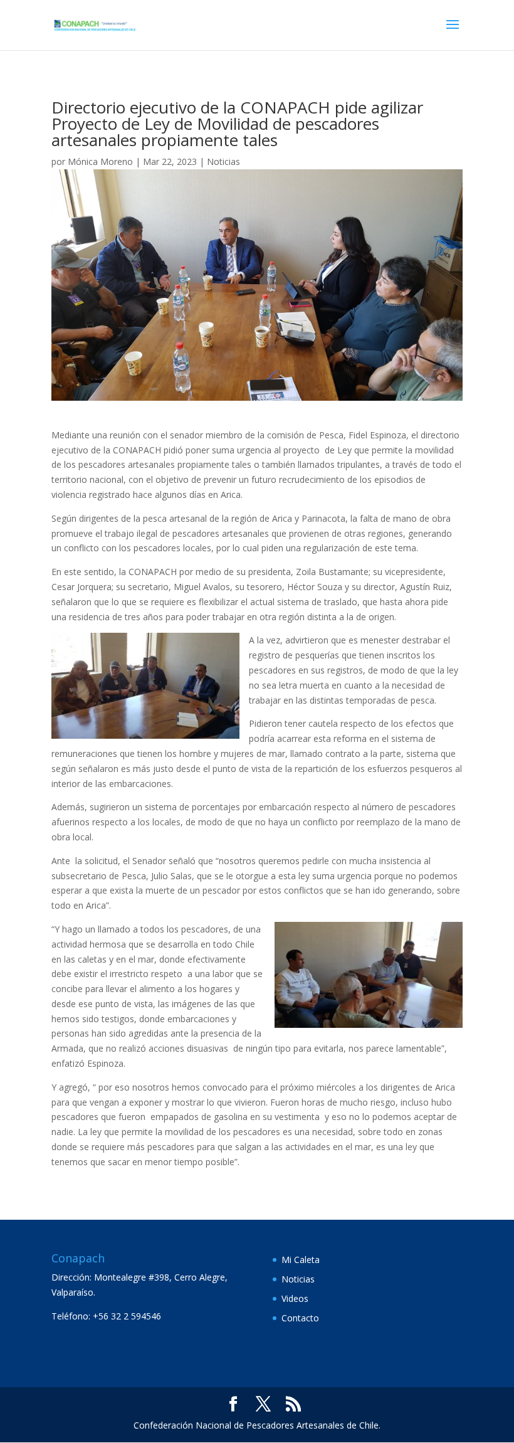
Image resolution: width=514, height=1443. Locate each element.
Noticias (223, 161)
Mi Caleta (300, 1260)
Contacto (300, 1318)
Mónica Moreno (100, 161)
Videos (294, 1298)
